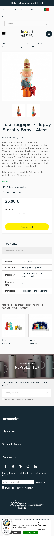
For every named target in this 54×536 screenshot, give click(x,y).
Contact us (24, 10)
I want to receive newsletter (19, 399)
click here (22, 527)
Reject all (14, 532)
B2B (32, 10)
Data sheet (12, 244)
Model (5, 137)
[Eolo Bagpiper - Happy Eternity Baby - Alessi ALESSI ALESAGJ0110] (18, 110)
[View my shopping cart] (49, 34)
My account (10, 431)
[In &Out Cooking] (27, 33)
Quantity (9, 209)
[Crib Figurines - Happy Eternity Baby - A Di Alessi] (14, 325)
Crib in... (33, 340)
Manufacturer (14, 250)
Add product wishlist (17, 187)
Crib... (5, 340)
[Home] (3, 44)
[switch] (6, 531)
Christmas (31, 44)
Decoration (16, 44)
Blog (4, 17)
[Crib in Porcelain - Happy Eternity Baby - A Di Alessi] (40, 325)
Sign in (5, 10)
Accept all (30, 532)
